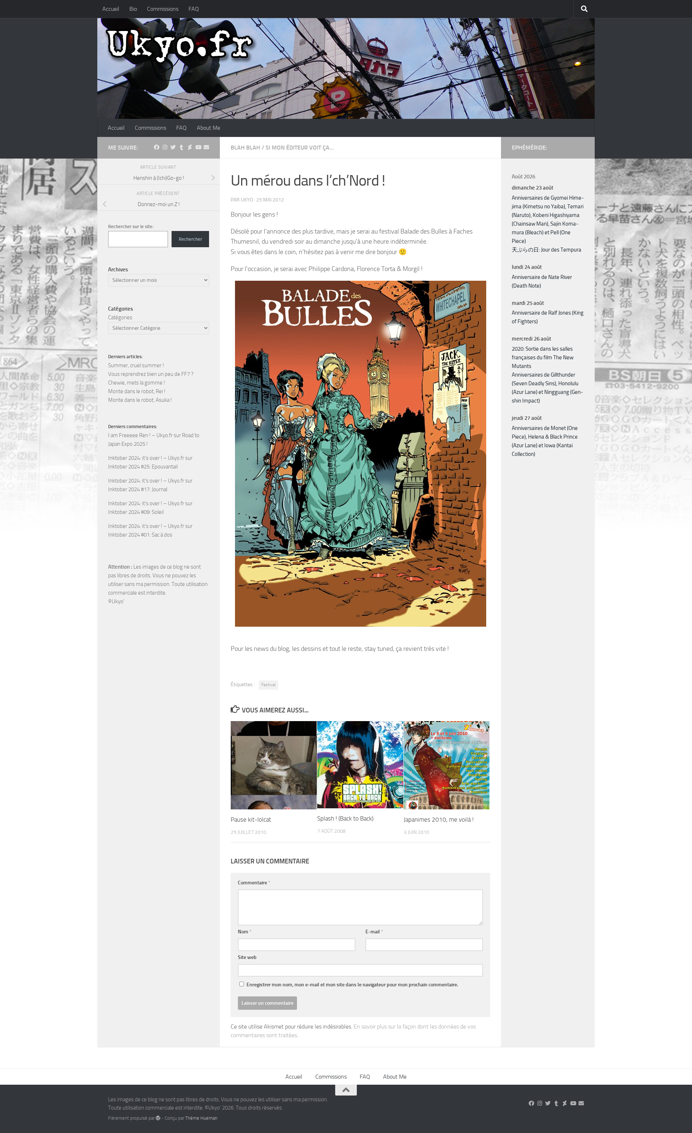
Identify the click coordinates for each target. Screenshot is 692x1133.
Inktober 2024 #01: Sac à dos (140, 535)
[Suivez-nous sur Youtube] (198, 147)
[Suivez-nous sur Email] (206, 147)
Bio (133, 8)
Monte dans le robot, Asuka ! (140, 400)
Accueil (110, 8)
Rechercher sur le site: (131, 226)
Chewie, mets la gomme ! (136, 382)
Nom (245, 932)
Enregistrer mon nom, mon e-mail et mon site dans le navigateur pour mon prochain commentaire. (352, 985)
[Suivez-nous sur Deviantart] (189, 147)
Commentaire (254, 883)
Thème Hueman (201, 1118)
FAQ (193, 8)
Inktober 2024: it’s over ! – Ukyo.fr (146, 458)
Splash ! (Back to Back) (345, 818)
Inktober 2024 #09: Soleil (136, 512)
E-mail (374, 932)
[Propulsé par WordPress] (158, 1118)
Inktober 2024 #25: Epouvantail (143, 466)
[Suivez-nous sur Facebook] (156, 147)
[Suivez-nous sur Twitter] (173, 147)
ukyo (247, 200)
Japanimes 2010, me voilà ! (439, 819)
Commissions (162, 8)
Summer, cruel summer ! (136, 365)
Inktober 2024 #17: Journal (137, 489)
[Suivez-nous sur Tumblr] (181, 147)
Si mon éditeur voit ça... (300, 147)
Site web (247, 957)
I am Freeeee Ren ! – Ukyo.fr (140, 435)
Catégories (120, 317)
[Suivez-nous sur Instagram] (165, 147)
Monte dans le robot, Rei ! (136, 391)
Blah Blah (245, 147)
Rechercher (190, 239)
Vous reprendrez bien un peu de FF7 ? (151, 374)
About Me (208, 127)
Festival (268, 684)
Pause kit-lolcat (251, 819)
